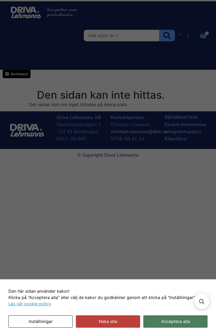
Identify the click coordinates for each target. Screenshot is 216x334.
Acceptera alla (175, 321)
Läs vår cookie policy (29, 303)
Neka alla (108, 321)
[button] (201, 301)
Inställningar (41, 321)
